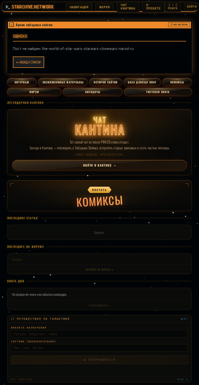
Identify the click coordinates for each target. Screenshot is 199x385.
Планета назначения (29, 322)
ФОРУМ (105, 7)
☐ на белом (178, 24)
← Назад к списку (28, 62)
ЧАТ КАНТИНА (128, 6)
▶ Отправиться (99, 355)
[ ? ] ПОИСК (173, 7)
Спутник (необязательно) (33, 336)
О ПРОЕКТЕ (153, 6)
